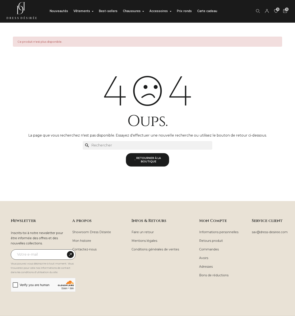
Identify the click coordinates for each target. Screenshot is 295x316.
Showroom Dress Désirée (91, 232)
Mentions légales (144, 240)
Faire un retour (143, 232)
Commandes (209, 249)
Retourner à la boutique (148, 159)
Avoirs (203, 258)
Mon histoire (81, 240)
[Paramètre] (267, 11)
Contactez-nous (84, 249)
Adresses (206, 266)
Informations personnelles (218, 232)
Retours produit (211, 240)
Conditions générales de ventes (155, 249)
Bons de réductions (213, 275)
